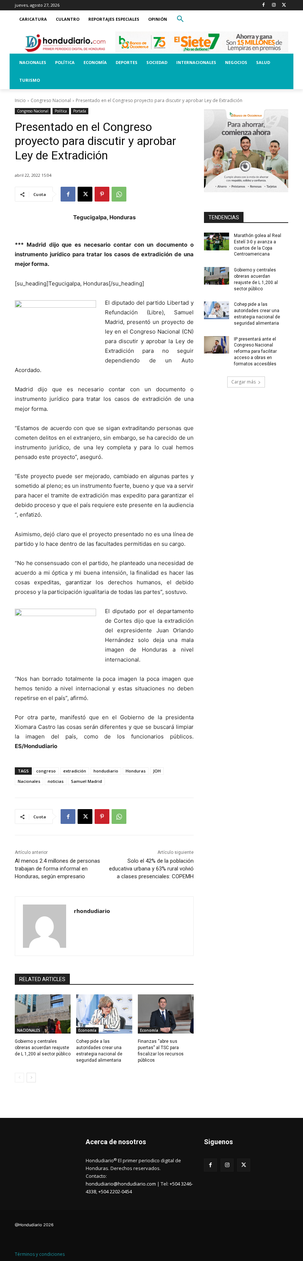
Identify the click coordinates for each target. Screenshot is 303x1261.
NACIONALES (28, 1030)
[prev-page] (19, 1077)
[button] (180, 19)
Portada (79, 111)
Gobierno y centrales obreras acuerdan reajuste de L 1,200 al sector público (43, 1048)
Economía (87, 1030)
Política (61, 111)
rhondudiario (92, 911)
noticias (56, 781)
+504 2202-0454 (115, 1191)
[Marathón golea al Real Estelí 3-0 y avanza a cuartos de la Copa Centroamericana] (216, 241)
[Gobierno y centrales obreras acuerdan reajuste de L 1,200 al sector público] (43, 1014)
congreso (46, 771)
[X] (284, 5)
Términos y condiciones (40, 1254)
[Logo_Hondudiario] (65, 42)
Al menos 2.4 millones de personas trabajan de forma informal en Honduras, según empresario (57, 869)
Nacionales (29, 781)
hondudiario (105, 771)
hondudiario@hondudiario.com (121, 1183)
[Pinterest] (102, 194)
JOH (157, 771)
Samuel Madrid (86, 781)
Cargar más (243, 382)
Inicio (20, 100)
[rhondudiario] (44, 926)
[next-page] (31, 1077)
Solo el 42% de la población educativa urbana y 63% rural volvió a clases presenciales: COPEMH (151, 869)
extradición (74, 771)
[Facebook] (263, 5)
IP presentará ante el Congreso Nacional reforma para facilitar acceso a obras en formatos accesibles (255, 351)
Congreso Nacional (51, 100)
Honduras (136, 771)
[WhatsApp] (119, 194)
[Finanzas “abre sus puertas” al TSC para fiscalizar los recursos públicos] (166, 1014)
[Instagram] (273, 5)
